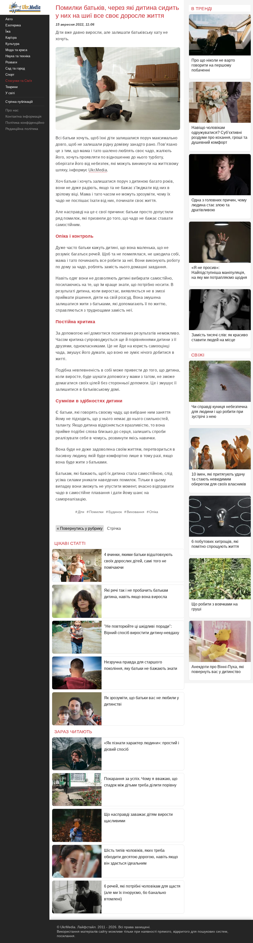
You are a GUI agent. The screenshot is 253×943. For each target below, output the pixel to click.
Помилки (96, 512)
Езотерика (13, 25)
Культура (12, 44)
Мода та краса (16, 50)
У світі (10, 93)
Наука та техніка (17, 56)
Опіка (153, 512)
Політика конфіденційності (26, 123)
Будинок (115, 512)
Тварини (11, 87)
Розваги (11, 62)
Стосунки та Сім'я (18, 81)
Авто (9, 19)
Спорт (9, 74)
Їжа (7, 31)
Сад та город (15, 68)
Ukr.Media (97, 170)
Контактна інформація (23, 116)
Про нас (12, 110)
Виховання (135, 512)
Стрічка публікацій (19, 102)
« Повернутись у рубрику (80, 528)
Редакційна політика (21, 129)
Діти (81, 512)
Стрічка (114, 528)
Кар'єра (11, 37)
